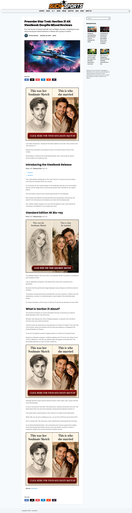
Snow (58, 11)
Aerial (48, 11)
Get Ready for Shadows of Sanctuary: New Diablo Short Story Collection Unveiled (104, 38)
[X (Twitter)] (32, 79)
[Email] (54, 79)
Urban (64, 11)
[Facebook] (26, 79)
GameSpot (34, 488)
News (82, 11)
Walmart (30, 175)
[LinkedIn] (43, 79)
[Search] (129, 11)
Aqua (77, 11)
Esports (41, 11)
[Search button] (109, 18)
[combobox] (97, 18)
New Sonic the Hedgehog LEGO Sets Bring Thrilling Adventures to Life (104, 60)
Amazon (30, 172)
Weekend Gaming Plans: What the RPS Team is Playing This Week (92, 38)
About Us (88, 11)
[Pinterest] (37, 79)
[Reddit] (48, 79)
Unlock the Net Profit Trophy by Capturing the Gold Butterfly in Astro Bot (92, 60)
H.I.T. (53, 11)
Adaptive (71, 11)
